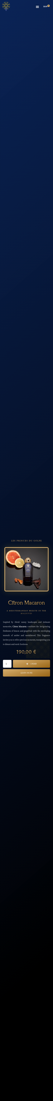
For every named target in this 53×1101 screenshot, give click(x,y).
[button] (37, 6)
